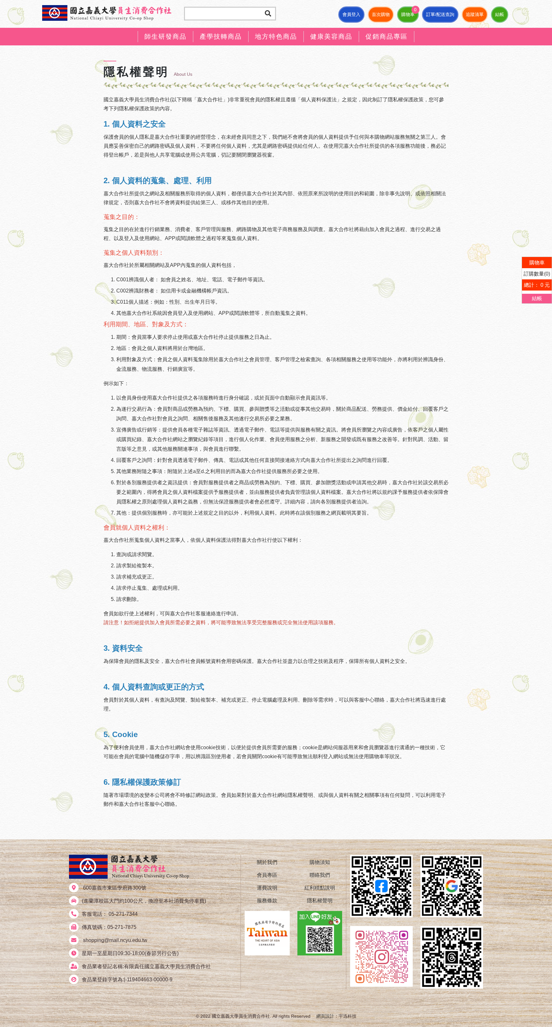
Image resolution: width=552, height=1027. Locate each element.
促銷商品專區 (386, 36)
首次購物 (381, 14)
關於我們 (267, 862)
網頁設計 (325, 1016)
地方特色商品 (276, 36)
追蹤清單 (475, 14)
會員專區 (267, 875)
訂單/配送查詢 (440, 14)
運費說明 (267, 888)
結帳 (499, 14)
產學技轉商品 (221, 36)
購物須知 (320, 862)
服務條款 (267, 900)
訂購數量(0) (537, 273)
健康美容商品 (331, 36)
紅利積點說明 (319, 888)
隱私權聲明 (320, 900)
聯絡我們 (320, 875)
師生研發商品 (165, 36)
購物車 (408, 14)
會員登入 (351, 14)
